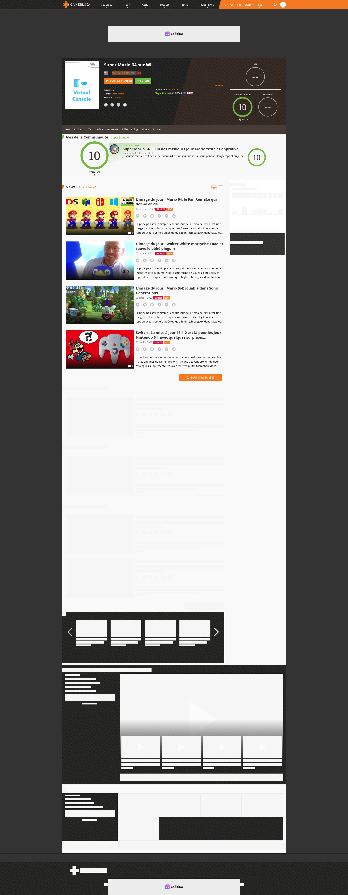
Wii (105, 73)
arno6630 (131, 152)
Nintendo (117, 97)
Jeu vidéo (160, 209)
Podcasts (79, 129)
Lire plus (217, 85)
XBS (239, 4)
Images (157, 129)
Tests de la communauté (103, 129)
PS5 (231, 4)
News (67, 129)
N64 (139, 73)
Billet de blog (130, 129)
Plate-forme (118, 93)
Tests (185, 4)
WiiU (133, 73)
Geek (145, 4)
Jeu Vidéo (106, 4)
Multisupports (120, 73)
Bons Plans (207, 4)
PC (224, 4)
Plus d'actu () (202, 377)
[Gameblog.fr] (76, 4)
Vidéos (146, 129)
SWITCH (249, 4)
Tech (127, 4)
